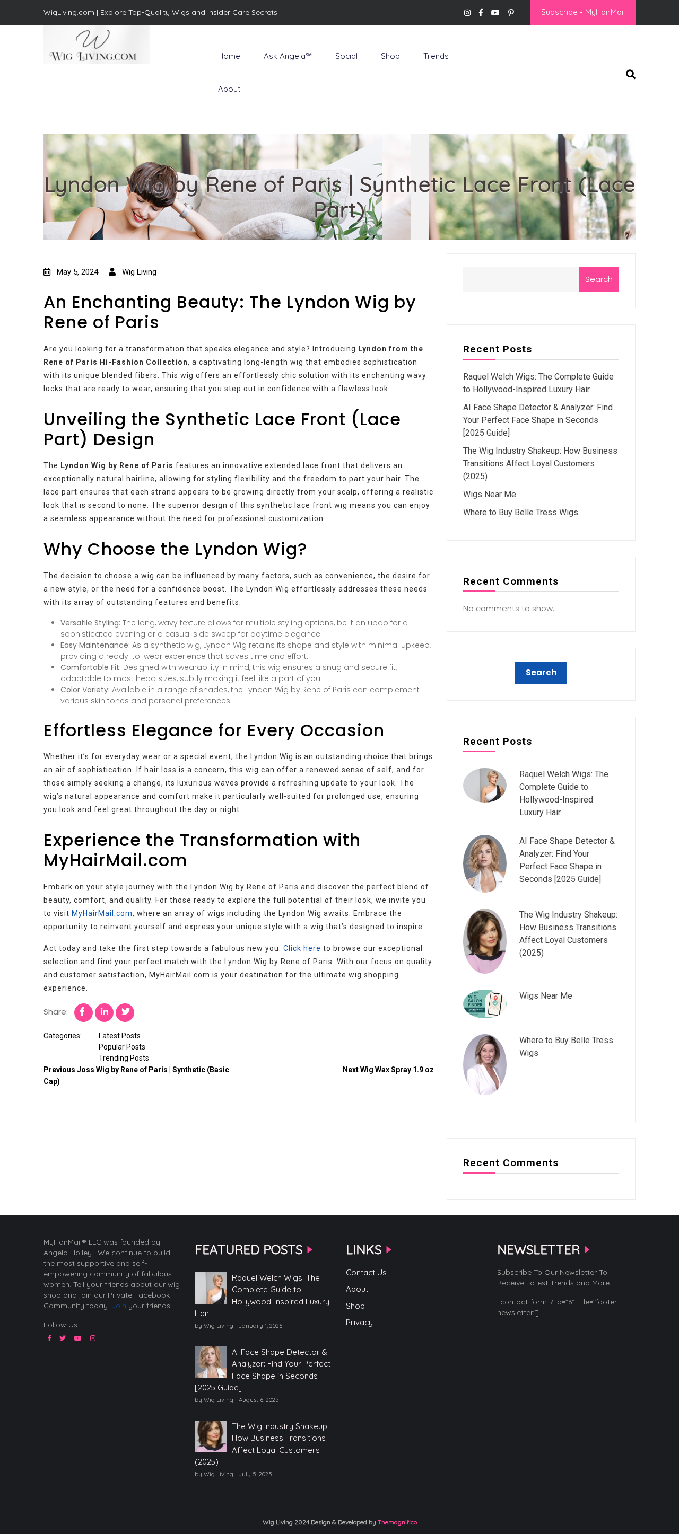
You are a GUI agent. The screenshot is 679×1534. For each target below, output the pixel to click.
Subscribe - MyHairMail (583, 12)
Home (229, 56)
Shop (390, 56)
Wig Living (69, 81)
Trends (436, 56)
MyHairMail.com (102, 913)
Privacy (359, 1322)
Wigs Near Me (489, 494)
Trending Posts (124, 1058)
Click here (302, 948)
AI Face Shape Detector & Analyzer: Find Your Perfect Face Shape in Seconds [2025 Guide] (538, 420)
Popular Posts (122, 1047)
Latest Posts (120, 1036)
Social (346, 56)
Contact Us (366, 1272)
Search (599, 279)
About (229, 89)
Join (118, 1305)
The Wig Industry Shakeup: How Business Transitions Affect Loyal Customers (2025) (540, 463)
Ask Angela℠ (288, 56)
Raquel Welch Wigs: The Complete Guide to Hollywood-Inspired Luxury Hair (262, 1296)
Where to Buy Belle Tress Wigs (520, 512)
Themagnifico (396, 1522)
